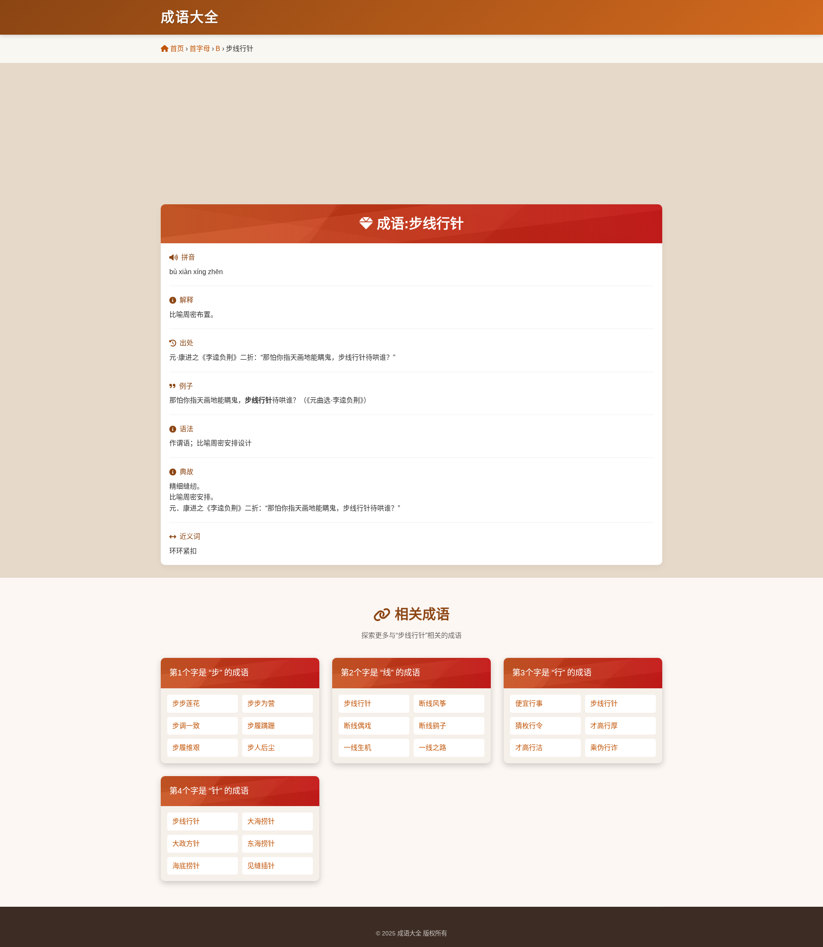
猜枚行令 (529, 725)
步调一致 (186, 725)
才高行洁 (529, 747)
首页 (176, 48)
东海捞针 (261, 843)
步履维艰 (186, 747)
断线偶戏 (357, 725)
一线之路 (432, 747)
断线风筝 (432, 703)
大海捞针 (261, 821)
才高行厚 (604, 725)
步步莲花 (186, 703)
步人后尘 (261, 747)
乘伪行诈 (604, 747)
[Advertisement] (411, 140)
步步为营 (261, 703)
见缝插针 (261, 865)
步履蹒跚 (261, 725)
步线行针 (357, 703)
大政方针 (186, 843)
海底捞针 (186, 865)
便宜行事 (529, 703)
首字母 (199, 48)
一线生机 (357, 747)
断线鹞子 (432, 725)
